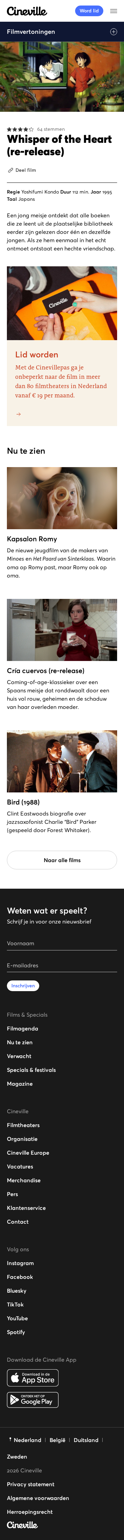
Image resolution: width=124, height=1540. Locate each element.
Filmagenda (22, 1028)
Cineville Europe (28, 1152)
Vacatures (20, 1166)
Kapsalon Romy (32, 538)
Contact (18, 1221)
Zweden (17, 1456)
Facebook (20, 1276)
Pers (12, 1194)
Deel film (26, 170)
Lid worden (36, 354)
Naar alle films (62, 860)
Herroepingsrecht (30, 1511)
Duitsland (86, 1440)
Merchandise (24, 1180)
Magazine (20, 1083)
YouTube (17, 1318)
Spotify (16, 1332)
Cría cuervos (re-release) (45, 670)
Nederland (27, 1440)
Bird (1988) (23, 802)
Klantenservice (26, 1207)
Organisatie (22, 1138)
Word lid (89, 11)
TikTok (15, 1304)
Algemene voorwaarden (38, 1497)
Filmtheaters (23, 1125)
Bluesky (17, 1290)
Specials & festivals (31, 1069)
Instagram (20, 1263)
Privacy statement (30, 1484)
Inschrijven (23, 986)
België (57, 1440)
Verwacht (19, 1056)
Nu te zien (20, 1042)
